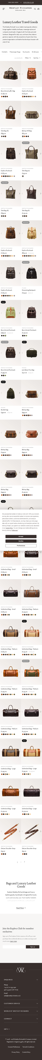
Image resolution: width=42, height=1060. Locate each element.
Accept (21, 536)
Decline (21, 541)
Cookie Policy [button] (9, 528)
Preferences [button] (15, 530)
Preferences (21, 545)
